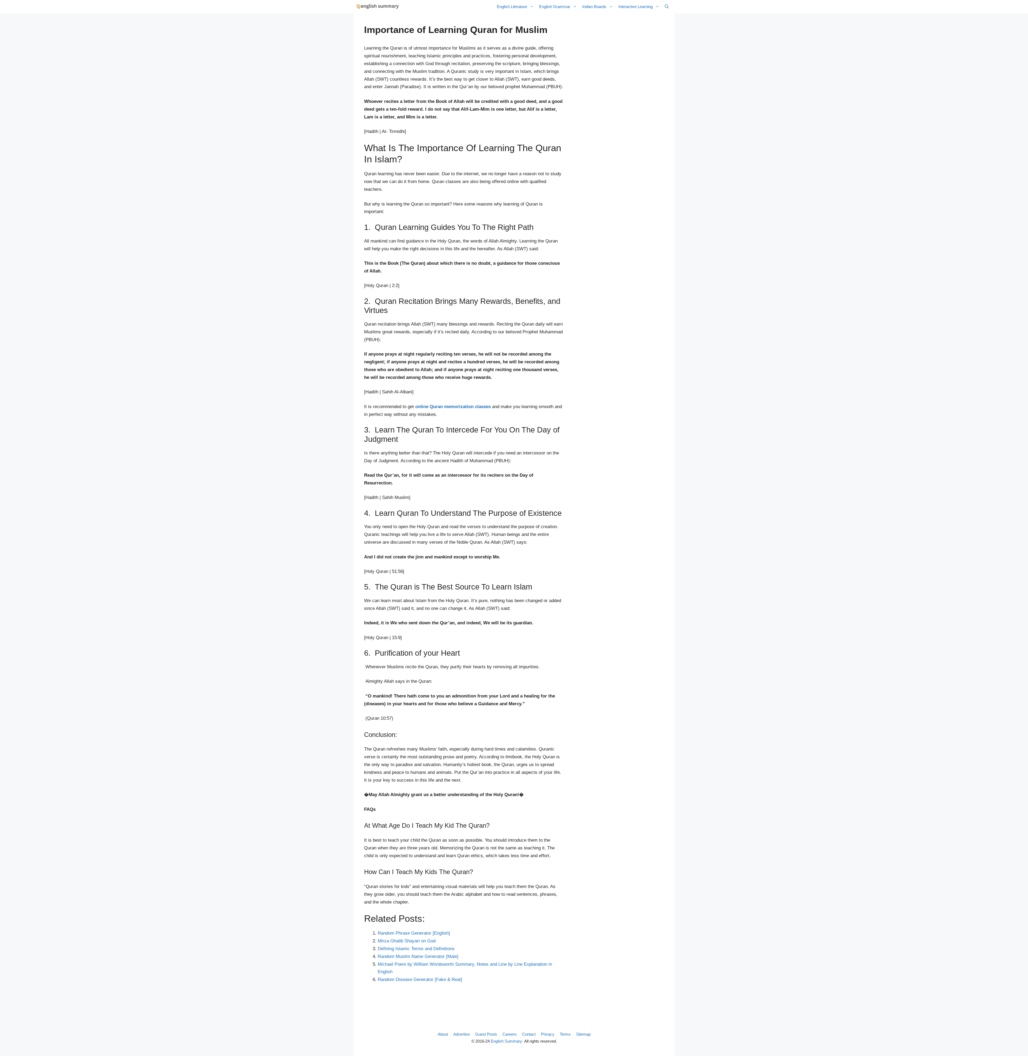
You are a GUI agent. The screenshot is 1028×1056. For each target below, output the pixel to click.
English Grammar (554, 6)
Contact (529, 1034)
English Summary (506, 1041)
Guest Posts (486, 1034)
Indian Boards (594, 6)
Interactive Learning (635, 6)
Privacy (547, 1034)
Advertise (461, 1034)
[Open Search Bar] (666, 7)
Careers (509, 1034)
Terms (565, 1034)
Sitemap (583, 1034)
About (443, 1034)
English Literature (512, 6)
